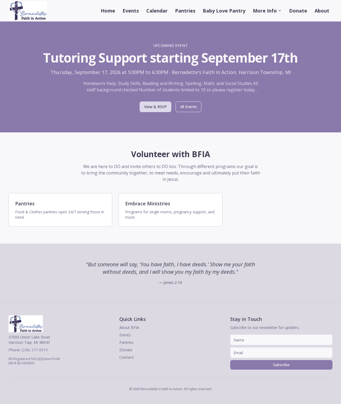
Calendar (157, 10)
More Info (265, 10)
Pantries (185, 10)
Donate (298, 10)
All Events (188, 106)
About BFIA (129, 327)
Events (131, 10)
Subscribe (281, 364)
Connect (126, 357)
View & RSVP (155, 106)
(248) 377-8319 (35, 349)
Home (108, 10)
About (322, 10)
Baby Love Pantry (224, 10)
